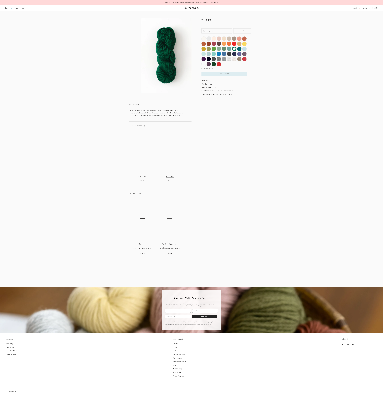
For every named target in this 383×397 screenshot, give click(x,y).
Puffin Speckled (170, 244)
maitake (170, 176)
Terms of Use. (209, 324)
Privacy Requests (178, 376)
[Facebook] (343, 344)
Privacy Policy (200, 324)
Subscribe (204, 316)
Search (355, 8)
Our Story (9, 343)
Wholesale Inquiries (179, 361)
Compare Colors (207, 68)
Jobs (174, 365)
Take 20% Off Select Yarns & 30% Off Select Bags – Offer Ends (187, 2)
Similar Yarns (135, 193)
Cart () (375, 8)
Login (365, 8)
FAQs (174, 351)
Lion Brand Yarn (11, 351)
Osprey (142, 244)
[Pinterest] (353, 344)
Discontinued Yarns (179, 354)
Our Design (10, 347)
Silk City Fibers (11, 354)
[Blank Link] (191, 8)
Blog (16, 8)
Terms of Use (177, 372)
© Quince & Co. (12, 391)
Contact (175, 343)
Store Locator (177, 358)
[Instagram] (348, 344)
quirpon (142, 176)
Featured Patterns (137, 126)
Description (134, 104)
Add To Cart (224, 74)
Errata (175, 347)
